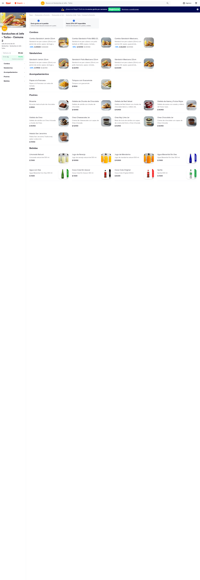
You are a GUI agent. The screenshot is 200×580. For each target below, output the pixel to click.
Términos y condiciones (130, 9)
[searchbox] (105, 3)
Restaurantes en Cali (58, 15)
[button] (19, 3)
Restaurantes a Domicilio (42, 15)
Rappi (31, 15)
